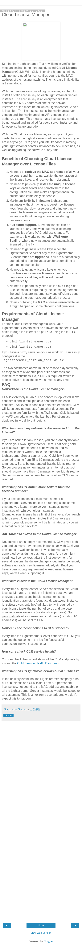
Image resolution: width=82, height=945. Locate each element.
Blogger (48, 941)
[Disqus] (41, 770)
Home (41, 925)
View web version (41, 932)
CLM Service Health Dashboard (38, 663)
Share (8, 715)
